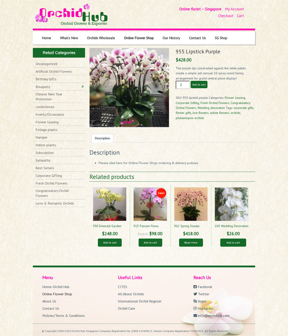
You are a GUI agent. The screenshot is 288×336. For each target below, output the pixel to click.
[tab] (102, 138)
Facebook (204, 286)
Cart (240, 15)
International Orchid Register (140, 301)
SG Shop (221, 38)
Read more (191, 242)
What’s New (69, 38)
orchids (235, 113)
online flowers (219, 113)
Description (102, 138)
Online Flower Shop (139, 38)
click (112, 163)
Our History (171, 38)
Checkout (225, 15)
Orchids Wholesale (101, 38)
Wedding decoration (211, 108)
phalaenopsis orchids (190, 118)
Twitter (203, 294)
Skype (201, 301)
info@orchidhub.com (213, 315)
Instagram (205, 308)
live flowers (201, 113)
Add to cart (199, 84)
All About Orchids (131, 294)
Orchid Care (126, 308)
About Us (49, 301)
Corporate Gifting (187, 103)
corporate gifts (244, 108)
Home (46, 38)
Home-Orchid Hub (55, 286)
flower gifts (183, 113)
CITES (122, 286)
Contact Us (197, 38)
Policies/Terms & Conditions (63, 315)
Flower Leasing (235, 98)
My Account (234, 9)
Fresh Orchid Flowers (214, 103)
